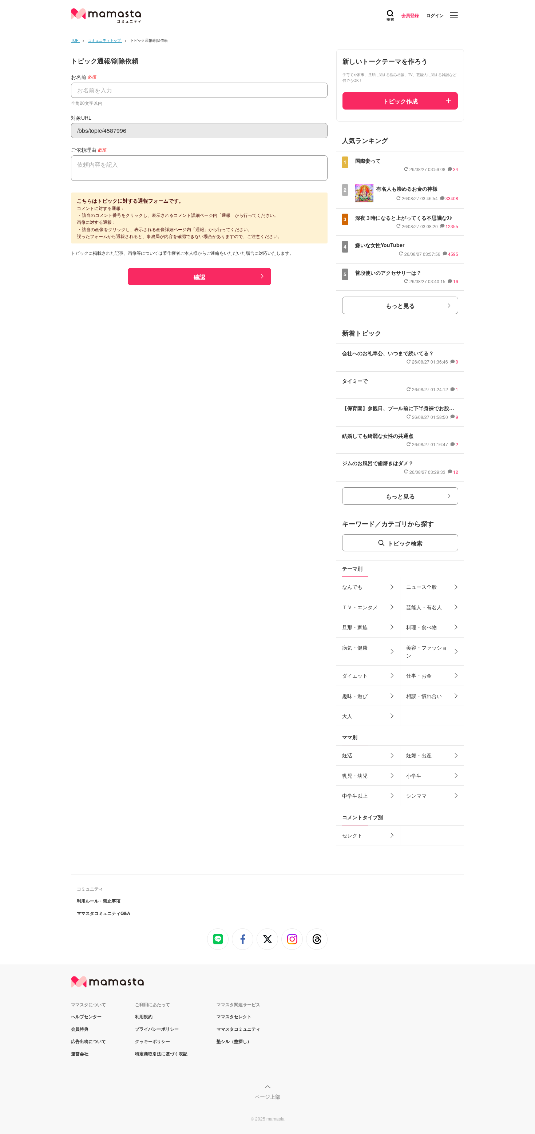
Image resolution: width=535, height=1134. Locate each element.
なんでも (352, 586)
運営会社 (79, 1053)
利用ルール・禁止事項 (98, 901)
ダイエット (355, 675)
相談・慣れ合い (424, 695)
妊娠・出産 (419, 755)
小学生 (413, 775)
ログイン (435, 15)
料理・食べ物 (421, 627)
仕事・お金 (419, 675)
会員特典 (79, 1029)
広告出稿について (88, 1041)
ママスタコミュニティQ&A (103, 913)
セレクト (352, 835)
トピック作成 (400, 101)
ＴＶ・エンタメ (360, 607)
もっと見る (400, 305)
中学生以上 (355, 795)
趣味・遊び (355, 695)
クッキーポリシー (152, 1041)
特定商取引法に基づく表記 (161, 1053)
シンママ (416, 795)
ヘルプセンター (86, 1016)
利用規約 (143, 1016)
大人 (347, 715)
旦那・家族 (355, 627)
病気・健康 (355, 647)
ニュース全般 (421, 586)
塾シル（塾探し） (234, 1041)
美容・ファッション (426, 651)
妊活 (347, 755)
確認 (199, 277)
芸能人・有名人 (424, 607)
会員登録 (410, 15)
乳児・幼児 (355, 775)
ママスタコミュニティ (238, 1029)
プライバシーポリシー (157, 1029)
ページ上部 (267, 1096)
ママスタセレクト (234, 1016)
